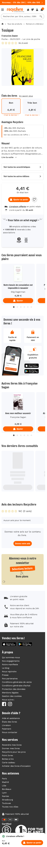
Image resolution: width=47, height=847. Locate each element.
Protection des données (13, 689)
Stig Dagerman (18, 292)
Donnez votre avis (22, 543)
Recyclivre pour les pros (14, 752)
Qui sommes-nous (11, 657)
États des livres (9, 722)
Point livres (7, 755)
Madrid (5, 782)
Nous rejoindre (9, 671)
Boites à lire (8, 759)
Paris (4, 778)
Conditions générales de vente (17, 682)
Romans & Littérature (35, 24)
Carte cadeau (8, 762)
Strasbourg (7, 799)
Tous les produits (14, 24)
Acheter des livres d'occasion (16, 766)
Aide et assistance (11, 718)
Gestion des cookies (12, 696)
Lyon (4, 792)
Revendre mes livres (12, 745)
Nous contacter (9, 732)
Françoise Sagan (10, 35)
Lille (4, 785)
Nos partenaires (10, 678)
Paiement (6, 729)
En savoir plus (26, 96)
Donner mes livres (11, 748)
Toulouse (6, 803)
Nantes (5, 796)
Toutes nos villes (10, 807)
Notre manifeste (10, 664)
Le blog (5, 668)
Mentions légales (10, 692)
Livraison (6, 725)
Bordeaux (6, 789)
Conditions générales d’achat (16, 685)
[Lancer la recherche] (40, 16)
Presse (5, 675)
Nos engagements (10, 661)
